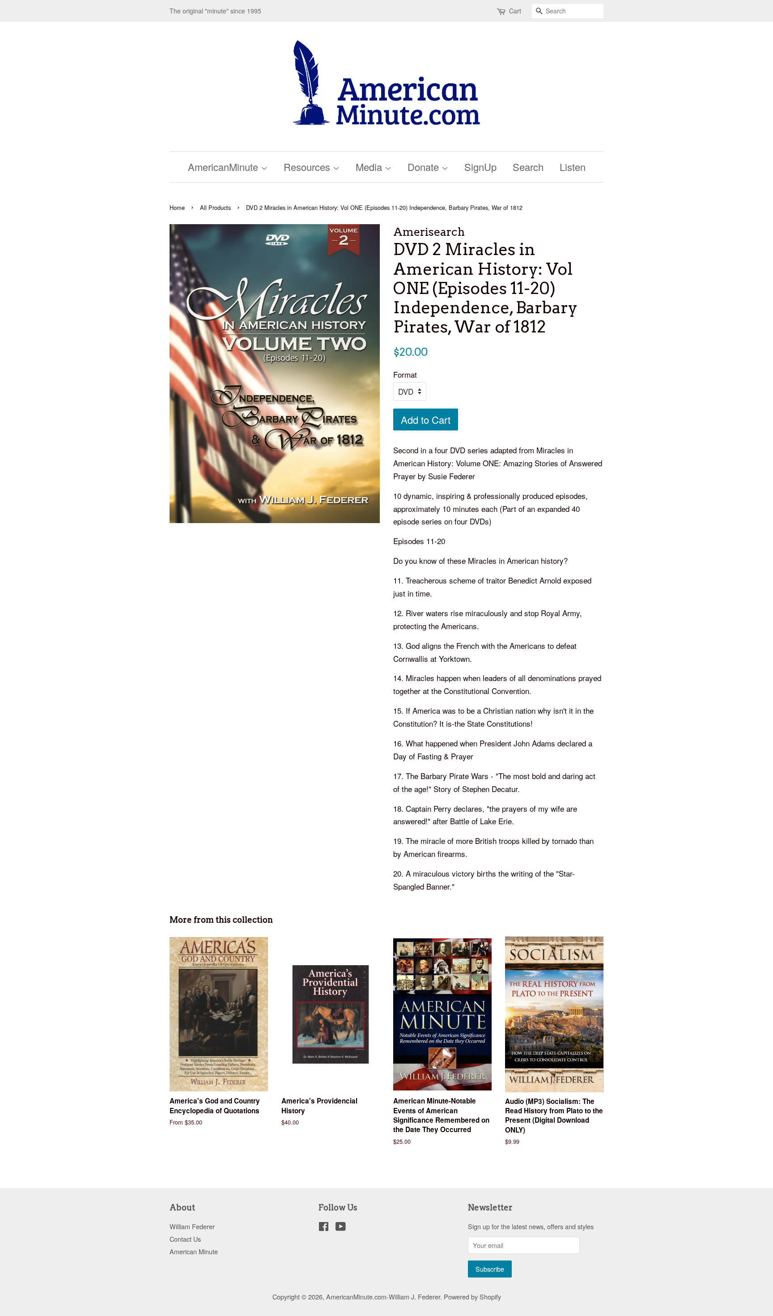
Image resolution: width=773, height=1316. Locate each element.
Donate (425, 167)
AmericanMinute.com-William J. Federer (383, 1296)
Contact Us (185, 1239)
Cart (515, 10)
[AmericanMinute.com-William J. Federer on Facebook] (324, 1227)
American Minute (194, 1251)
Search (528, 167)
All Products (215, 207)
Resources (308, 167)
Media (370, 167)
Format (405, 374)
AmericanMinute (224, 167)
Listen (573, 167)
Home (177, 207)
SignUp (480, 167)
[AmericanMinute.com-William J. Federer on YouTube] (341, 1227)
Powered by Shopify (472, 1296)
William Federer (192, 1226)
